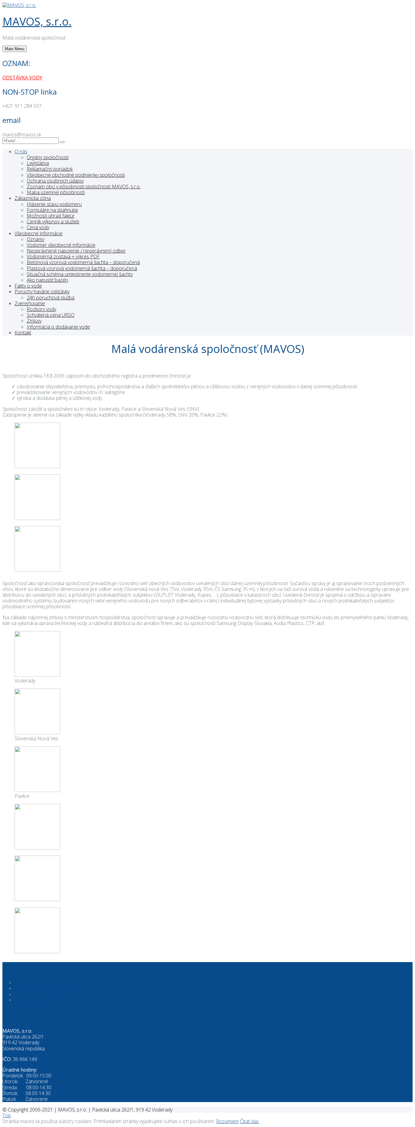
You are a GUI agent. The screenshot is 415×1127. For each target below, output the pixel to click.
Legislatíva (38, 163)
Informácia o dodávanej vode (58, 326)
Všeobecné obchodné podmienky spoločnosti (76, 175)
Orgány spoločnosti (48, 157)
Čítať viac (249, 1121)
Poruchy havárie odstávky (42, 291)
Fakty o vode (28, 285)
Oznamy (35, 239)
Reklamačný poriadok (50, 169)
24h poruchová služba (50, 297)
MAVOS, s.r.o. (37, 21)
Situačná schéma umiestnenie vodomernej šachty (80, 274)
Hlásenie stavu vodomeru (54, 204)
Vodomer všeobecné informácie (61, 245)
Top (6, 1115)
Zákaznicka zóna (33, 198)
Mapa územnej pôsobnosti (56, 192)
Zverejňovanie (30, 303)
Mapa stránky (29, 982)
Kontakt (23, 332)
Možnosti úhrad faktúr (51, 215)
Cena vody (38, 227)
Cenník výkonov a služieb (53, 221)
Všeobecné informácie (39, 233)
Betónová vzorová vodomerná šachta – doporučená (83, 262)
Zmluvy (34, 320)
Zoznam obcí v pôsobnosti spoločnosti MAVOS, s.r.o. (84, 186)
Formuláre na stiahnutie (52, 210)
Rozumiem (227, 1121)
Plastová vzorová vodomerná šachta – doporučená (82, 268)
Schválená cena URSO (50, 315)
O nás (21, 151)
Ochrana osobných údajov (55, 180)
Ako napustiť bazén (47, 280)
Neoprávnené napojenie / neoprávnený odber (76, 250)
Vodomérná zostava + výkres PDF (63, 256)
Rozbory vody (41, 309)
